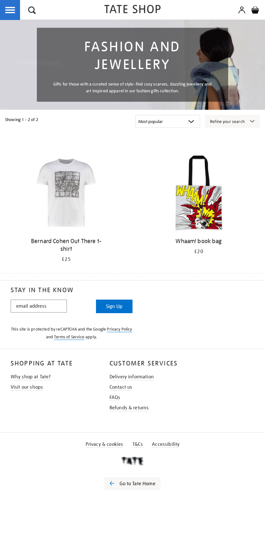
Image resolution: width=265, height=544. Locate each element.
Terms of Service (69, 337)
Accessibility (165, 444)
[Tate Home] (132, 461)
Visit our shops (27, 387)
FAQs (115, 397)
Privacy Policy (119, 329)
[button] (32, 11)
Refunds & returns (129, 408)
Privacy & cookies (104, 444)
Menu (10, 10)
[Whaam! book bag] (198, 193)
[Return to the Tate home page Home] (132, 10)
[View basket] (255, 11)
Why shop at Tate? (31, 377)
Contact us (121, 387)
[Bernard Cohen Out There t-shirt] (66, 193)
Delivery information (132, 377)
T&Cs (137, 444)
